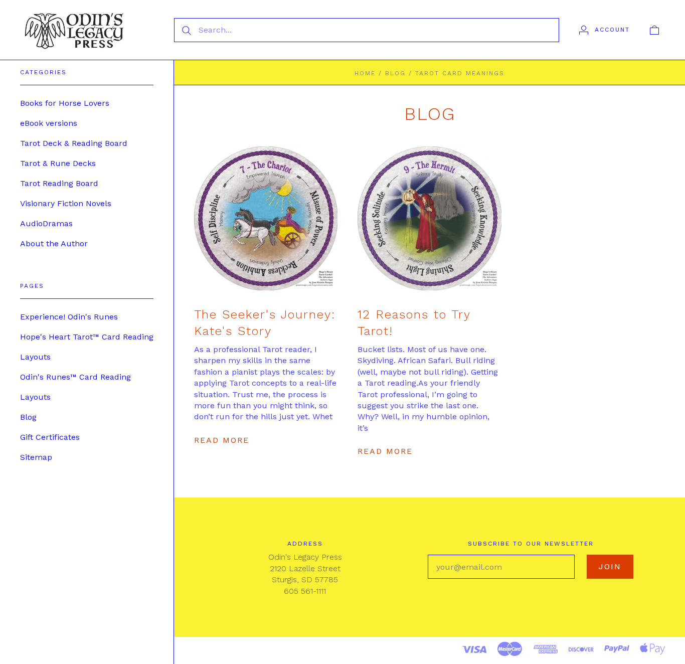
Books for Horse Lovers (64, 103)
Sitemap (36, 457)
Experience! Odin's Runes (69, 316)
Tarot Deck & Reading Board (73, 143)
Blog (28, 417)
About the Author (54, 243)
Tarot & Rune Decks (58, 163)
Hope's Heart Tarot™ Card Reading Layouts (86, 347)
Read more (221, 440)
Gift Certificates (50, 437)
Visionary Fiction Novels (65, 203)
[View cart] (654, 29)
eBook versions (48, 123)
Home (365, 73)
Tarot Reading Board (59, 183)
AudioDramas (46, 223)
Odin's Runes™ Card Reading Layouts (75, 387)
